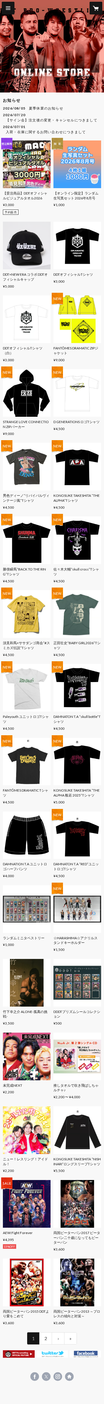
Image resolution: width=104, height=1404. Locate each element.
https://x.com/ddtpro (46, 1376)
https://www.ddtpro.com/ (69, 1376)
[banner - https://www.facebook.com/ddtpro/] (85, 1354)
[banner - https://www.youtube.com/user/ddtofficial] (19, 1354)
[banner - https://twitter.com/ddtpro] (52, 1354)
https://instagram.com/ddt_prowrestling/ (57, 1376)
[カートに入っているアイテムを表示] (96, 8)
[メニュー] (8, 8)
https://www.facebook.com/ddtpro (34, 1376)
